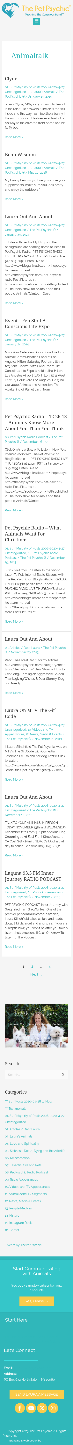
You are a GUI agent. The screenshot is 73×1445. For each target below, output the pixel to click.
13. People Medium (18, 1208)
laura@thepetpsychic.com (32, 1368)
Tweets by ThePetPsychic (23, 1245)
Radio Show (41, 1341)
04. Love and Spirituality (22, 1143)
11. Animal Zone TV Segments (26, 1194)
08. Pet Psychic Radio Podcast (26, 437)
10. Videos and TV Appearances (27, 1187)
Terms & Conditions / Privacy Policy (45, 1436)
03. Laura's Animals (41, 92)
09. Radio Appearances (44, 892)
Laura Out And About (28, 216)
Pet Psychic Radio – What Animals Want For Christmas (33, 534)
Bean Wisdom (20, 154)
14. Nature (12, 1215)
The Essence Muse (53, 1440)
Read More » (14, 137)
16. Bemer (12, 1230)
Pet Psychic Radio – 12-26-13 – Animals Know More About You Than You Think (36, 422)
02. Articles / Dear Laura (22, 648)
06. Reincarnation (17, 1158)
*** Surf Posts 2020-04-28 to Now (28, 1101)
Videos (55, 1341)
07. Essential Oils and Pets (23, 1165)
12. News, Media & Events (44, 734)
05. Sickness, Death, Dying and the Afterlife (35, 1151)
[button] (36, 21)
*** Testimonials (15, 1108)
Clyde (11, 78)
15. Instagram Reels (19, 1223)
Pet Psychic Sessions (20, 1337)
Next (36, 974)
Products (25, 1341)
